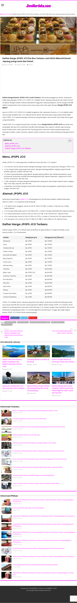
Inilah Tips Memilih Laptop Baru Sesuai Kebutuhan (28, 508)
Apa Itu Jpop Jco (23, 322)
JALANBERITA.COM (51, 588)
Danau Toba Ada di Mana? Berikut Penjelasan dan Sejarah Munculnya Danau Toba (13, 333)
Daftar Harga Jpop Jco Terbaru (40, 322)
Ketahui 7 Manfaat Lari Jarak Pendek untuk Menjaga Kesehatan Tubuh (35, 411)
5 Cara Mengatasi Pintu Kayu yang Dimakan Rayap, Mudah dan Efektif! (35, 565)
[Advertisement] (38, 81)
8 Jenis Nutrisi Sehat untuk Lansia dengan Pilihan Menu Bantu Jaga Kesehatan (37, 467)
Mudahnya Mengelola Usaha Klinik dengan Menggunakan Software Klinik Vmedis (38, 427)
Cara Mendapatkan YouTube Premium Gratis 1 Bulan (29, 419)
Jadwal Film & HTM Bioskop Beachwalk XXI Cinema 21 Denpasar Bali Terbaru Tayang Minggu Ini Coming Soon (43, 525)
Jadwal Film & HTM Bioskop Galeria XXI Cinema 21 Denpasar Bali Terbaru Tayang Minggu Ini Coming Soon (41, 541)
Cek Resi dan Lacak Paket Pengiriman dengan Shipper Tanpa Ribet (34, 443)
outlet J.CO (24, 199)
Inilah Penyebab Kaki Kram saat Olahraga (26, 435)
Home (4, 14)
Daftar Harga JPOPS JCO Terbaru (18, 148)
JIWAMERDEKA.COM (35, 588)
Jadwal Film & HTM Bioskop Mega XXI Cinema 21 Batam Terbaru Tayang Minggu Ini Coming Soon (43, 556)
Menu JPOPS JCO (11, 144)
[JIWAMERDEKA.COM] (38, 5)
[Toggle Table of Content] (69, 140)
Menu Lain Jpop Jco (58, 322)
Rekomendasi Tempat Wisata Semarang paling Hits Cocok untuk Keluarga (38, 388)
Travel (9, 14)
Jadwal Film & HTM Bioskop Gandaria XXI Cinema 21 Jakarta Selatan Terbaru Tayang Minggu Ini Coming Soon (43, 501)
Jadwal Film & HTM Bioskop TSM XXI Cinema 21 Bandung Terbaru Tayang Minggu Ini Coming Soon (43, 516)
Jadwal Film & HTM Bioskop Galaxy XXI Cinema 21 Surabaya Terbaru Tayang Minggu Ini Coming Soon (43, 574)
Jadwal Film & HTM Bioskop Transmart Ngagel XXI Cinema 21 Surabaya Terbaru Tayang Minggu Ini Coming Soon (43, 533)
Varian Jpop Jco (7, 324)
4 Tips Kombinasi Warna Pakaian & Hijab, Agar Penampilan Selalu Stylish (35, 483)
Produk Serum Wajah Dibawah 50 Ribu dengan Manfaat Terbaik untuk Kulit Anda (38, 451)
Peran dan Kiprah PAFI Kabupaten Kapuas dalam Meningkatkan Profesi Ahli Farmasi (39, 459)
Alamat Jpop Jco (11, 322)
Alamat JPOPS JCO (12, 146)
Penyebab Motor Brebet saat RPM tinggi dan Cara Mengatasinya (33, 475)
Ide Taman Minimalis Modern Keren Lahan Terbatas (62, 331)
